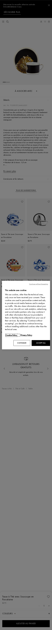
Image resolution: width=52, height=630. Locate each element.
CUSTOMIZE (21, 343)
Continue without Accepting (38, 284)
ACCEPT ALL (40, 343)
